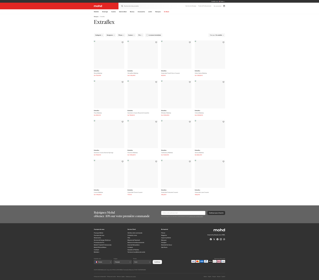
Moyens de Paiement (134, 240)
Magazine (164, 235)
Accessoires (141, 11)
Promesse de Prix (99, 242)
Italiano (205, 276)
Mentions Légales (121, 276)
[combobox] (95, 262)
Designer (164, 242)
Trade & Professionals (204, 6)
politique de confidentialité (196, 216)
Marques (158, 11)
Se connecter (217, 6)
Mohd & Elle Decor (166, 245)
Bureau (132, 11)
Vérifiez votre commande (135, 233)
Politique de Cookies (111, 276)
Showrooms (97, 238)
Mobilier (96, 11)
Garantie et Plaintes (133, 250)
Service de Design (191, 6)
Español (223, 276)
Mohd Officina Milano (100, 247)
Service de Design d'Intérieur (102, 240)
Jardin (150, 11)
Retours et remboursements (136, 242)
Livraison (130, 247)
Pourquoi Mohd (98, 233)
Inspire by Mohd (166, 238)
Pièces (163, 233)
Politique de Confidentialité (100, 276)
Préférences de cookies (131, 276)
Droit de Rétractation (134, 245)
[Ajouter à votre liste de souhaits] (123, 42)
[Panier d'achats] (224, 6)
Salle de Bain (123, 11)
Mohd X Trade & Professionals (102, 245)
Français (214, 276)
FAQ (129, 238)
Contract (96, 250)
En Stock (166, 11)
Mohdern (96, 252)
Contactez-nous (132, 235)
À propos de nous (99, 235)
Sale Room (164, 247)
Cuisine (113, 11)
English (209, 276)
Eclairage (105, 11)
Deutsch (219, 276)
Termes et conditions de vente (136, 252)
